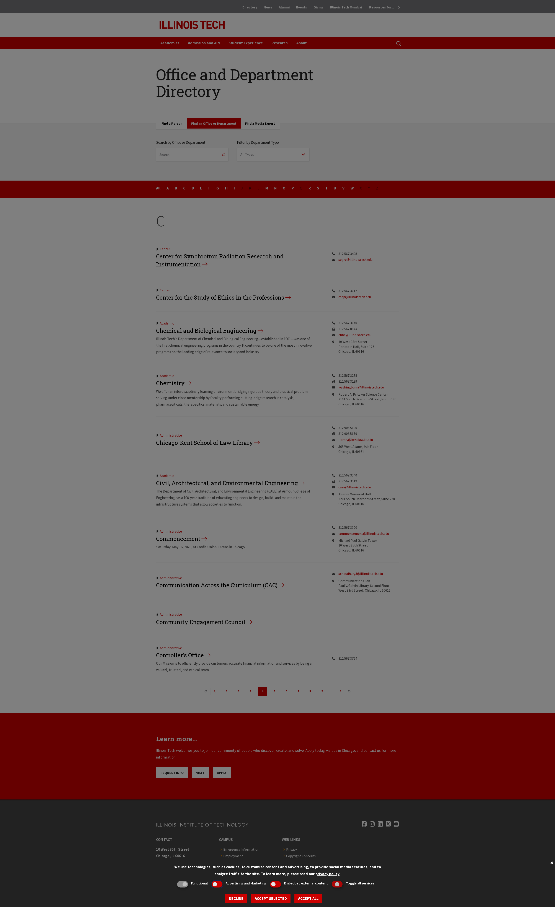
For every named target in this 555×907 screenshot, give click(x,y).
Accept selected (271, 898)
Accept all (308, 898)
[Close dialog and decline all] (551, 862)
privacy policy (327, 873)
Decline (236, 898)
